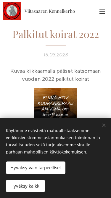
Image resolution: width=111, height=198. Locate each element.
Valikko (102, 11)
